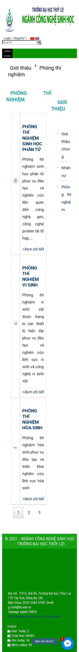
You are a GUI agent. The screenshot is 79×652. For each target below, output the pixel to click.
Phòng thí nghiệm (66, 198)
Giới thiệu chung (66, 145)
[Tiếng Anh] (37, 38)
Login (7, 38)
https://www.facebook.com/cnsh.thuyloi (34, 616)
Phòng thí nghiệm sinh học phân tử (32, 138)
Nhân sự (66, 172)
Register (19, 38)
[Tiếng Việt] (32, 38)
